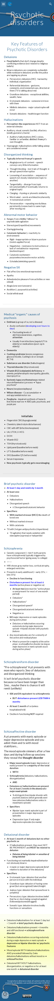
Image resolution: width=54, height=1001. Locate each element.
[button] (3, 4)
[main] (27, 18)
